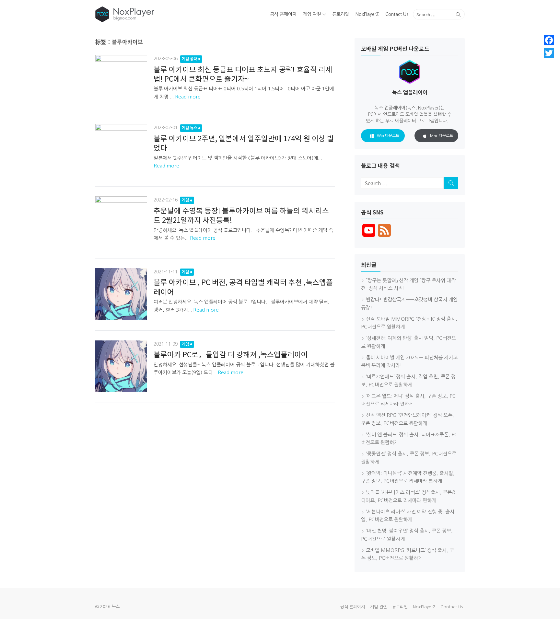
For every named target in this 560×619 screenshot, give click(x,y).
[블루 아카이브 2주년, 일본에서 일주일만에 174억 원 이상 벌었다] (121, 150)
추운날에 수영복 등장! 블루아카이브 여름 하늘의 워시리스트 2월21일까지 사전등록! (241, 215)
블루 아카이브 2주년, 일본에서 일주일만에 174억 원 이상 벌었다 (244, 143)
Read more (188, 96)
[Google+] (548, 61)
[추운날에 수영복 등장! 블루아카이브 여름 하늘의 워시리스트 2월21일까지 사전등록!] (121, 221)
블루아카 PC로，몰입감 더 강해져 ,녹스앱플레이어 (231, 354)
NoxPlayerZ (367, 14)
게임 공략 (189, 59)
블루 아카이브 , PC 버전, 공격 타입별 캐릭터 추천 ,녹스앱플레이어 (243, 286)
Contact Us (396, 14)
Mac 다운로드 (441, 136)
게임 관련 (312, 14)
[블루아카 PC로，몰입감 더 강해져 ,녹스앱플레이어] (121, 366)
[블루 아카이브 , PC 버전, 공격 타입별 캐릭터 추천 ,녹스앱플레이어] (121, 294)
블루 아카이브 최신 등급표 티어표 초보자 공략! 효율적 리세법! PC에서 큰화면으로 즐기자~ (243, 74)
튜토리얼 (340, 14)
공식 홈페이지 (283, 14)
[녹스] (154, 14)
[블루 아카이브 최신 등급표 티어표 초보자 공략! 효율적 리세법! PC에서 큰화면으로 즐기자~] (121, 79)
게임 (185, 200)
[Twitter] (548, 53)
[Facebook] (548, 40)
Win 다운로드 (388, 136)
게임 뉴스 (189, 128)
